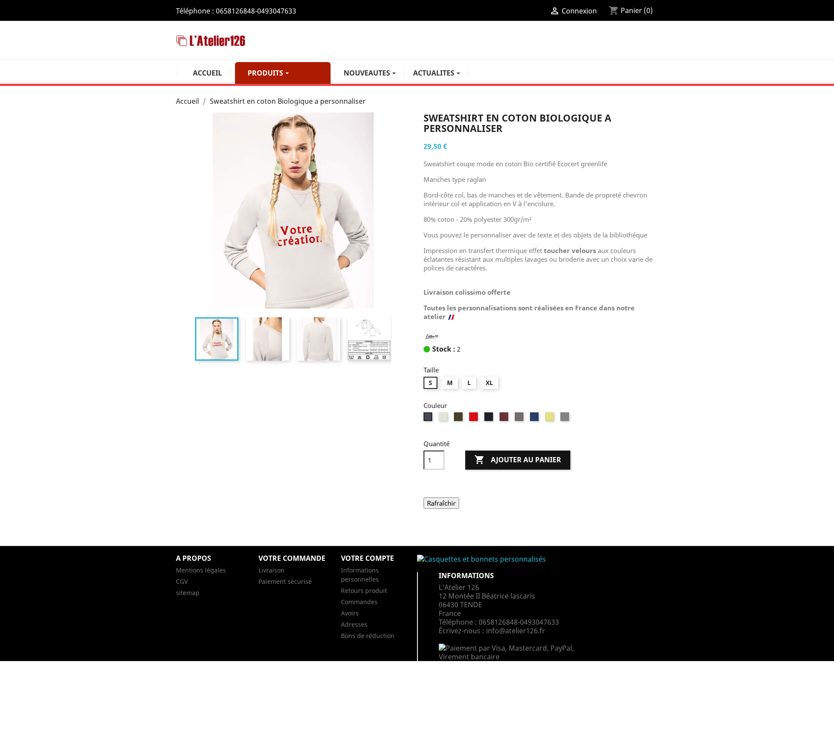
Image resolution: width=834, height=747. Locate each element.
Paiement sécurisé (285, 581)
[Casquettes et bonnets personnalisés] (481, 562)
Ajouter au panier (517, 459)
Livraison (271, 570)
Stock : (443, 349)
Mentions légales (201, 570)
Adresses (354, 624)
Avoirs (350, 613)
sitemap (187, 593)
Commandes (359, 602)
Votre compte (367, 558)
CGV (182, 581)
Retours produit (364, 590)
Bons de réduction (367, 636)
